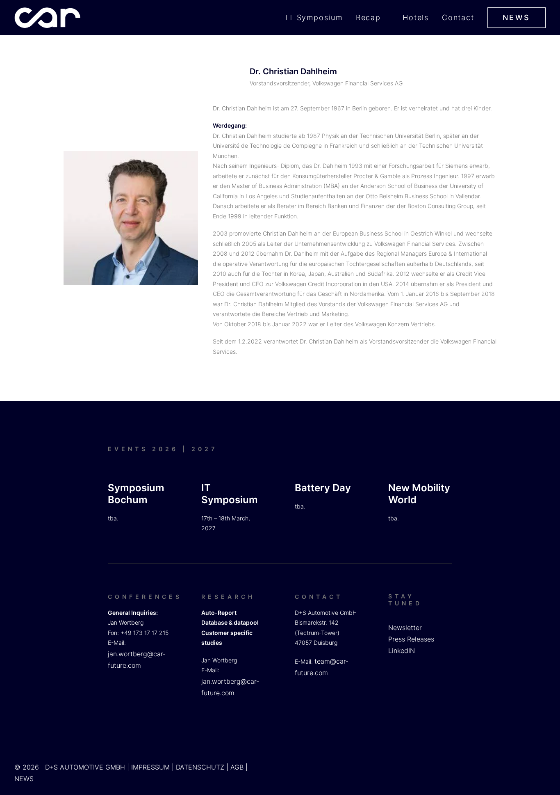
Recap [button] (368, 17)
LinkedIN (401, 650)
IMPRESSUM (150, 767)
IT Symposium (314, 17)
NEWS (24, 778)
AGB (237, 767)
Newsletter (405, 627)
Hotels (416, 17)
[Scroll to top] (544, 762)
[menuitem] (317, 17)
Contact (458, 17)
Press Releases (411, 639)
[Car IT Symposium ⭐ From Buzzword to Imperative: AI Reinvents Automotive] (47, 17)
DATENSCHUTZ (200, 767)
